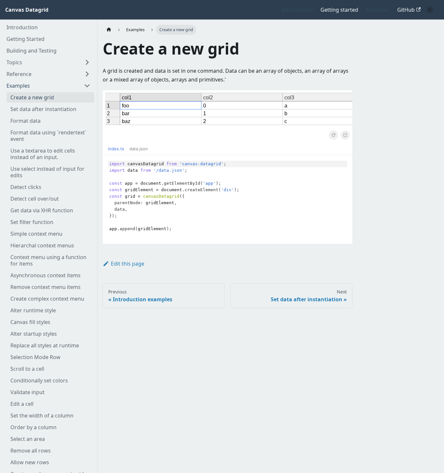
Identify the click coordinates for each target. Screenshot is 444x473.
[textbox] (227, 200)
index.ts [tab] (116, 148)
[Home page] (109, 30)
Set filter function (31, 222)
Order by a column (33, 427)
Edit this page (127, 263)
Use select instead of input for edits (47, 172)
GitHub (406, 9)
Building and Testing (32, 50)
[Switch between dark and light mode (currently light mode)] (429, 10)
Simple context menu (36, 233)
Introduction (297, 9)
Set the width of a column (41, 415)
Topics (14, 62)
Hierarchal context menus (42, 245)
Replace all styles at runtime (44, 345)
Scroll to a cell (27, 368)
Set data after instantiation (43, 109)
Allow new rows (29, 462)
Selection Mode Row (35, 357)
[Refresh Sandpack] (333, 135)
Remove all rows (30, 450)
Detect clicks (25, 187)
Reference (19, 74)
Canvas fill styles (30, 322)
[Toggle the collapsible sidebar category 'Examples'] (87, 86)
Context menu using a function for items (48, 260)
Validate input (27, 392)
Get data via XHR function (41, 210)
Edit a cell (21, 403)
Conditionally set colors (39, 380)
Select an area (27, 438)
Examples (377, 9)
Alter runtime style (33, 310)
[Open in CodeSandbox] (345, 135)
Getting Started (26, 39)
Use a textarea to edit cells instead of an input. (42, 154)
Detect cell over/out (34, 198)
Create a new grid (32, 97)
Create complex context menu (47, 298)
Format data (25, 120)
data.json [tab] (138, 148)
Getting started (339, 9)
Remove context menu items (45, 287)
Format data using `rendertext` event (48, 136)
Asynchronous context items (45, 275)
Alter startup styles (33, 333)
